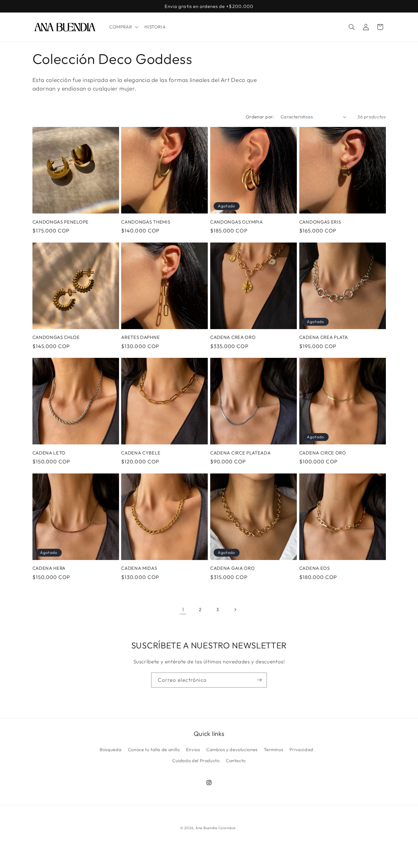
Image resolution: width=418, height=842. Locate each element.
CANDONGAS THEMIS (145, 222)
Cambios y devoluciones (232, 749)
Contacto (236, 760)
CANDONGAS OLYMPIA (236, 222)
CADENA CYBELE (140, 453)
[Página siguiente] (235, 610)
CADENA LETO (49, 453)
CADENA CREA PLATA (323, 337)
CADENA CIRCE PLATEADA (240, 453)
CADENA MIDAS (139, 568)
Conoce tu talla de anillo (154, 749)
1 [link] (183, 609)
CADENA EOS (314, 568)
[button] (122, 27)
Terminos (273, 749)
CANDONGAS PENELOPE (60, 222)
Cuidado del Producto (196, 760)
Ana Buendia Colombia (216, 827)
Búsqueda (110, 749)
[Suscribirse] (259, 680)
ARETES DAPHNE (140, 337)
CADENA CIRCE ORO (322, 453)
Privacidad (301, 749)
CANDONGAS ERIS (320, 222)
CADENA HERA (49, 568)
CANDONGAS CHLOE (56, 337)
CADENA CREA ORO (233, 337)
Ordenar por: (260, 117)
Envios (193, 749)
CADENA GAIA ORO (232, 568)
